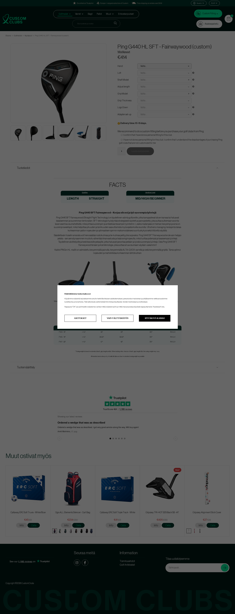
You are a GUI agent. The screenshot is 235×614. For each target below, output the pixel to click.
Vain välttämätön (117, 318)
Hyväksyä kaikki (155, 318)
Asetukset (80, 318)
